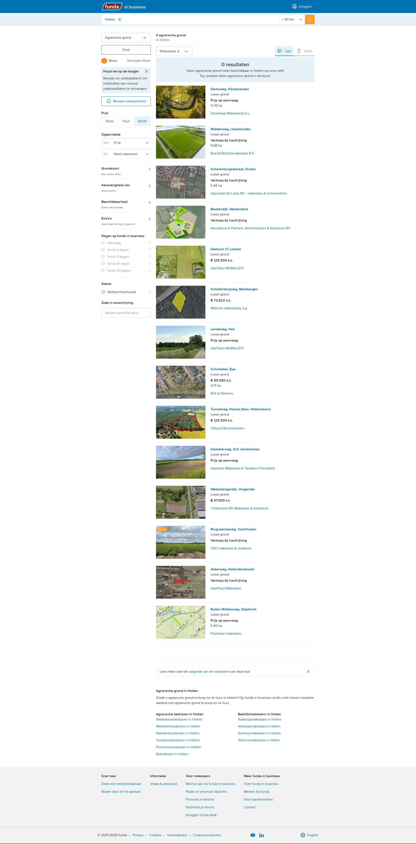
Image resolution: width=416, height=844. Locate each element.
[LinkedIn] (261, 835)
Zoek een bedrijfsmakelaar (121, 784)
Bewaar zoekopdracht (129, 101)
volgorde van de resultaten (209, 671)
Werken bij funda (256, 791)
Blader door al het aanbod (120, 791)
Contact (250, 807)
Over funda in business (261, 784)
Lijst (287, 51)
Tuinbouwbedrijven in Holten (178, 740)
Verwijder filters (139, 61)
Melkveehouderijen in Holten (178, 726)
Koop (110, 122)
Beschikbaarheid (114, 204)
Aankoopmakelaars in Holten (259, 719)
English (312, 835)
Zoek (126, 50)
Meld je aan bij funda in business (210, 784)
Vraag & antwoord (163, 784)
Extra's (118, 220)
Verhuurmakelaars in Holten (259, 740)
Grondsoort (111, 170)
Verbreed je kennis (200, 807)
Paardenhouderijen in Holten (178, 733)
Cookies (155, 835)
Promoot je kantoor (200, 799)
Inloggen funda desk (201, 815)
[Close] (308, 671)
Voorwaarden (177, 835)
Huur (126, 122)
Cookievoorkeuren (207, 835)
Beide (142, 122)
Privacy (138, 835)
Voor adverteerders (258, 799)
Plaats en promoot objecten (206, 791)
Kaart (307, 51)
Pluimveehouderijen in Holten (178, 747)
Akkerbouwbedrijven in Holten (179, 719)
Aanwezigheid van (115, 187)
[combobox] (190, 19)
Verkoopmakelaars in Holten (259, 726)
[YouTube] (252, 835)
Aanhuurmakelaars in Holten (259, 733)
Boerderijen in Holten (172, 754)
